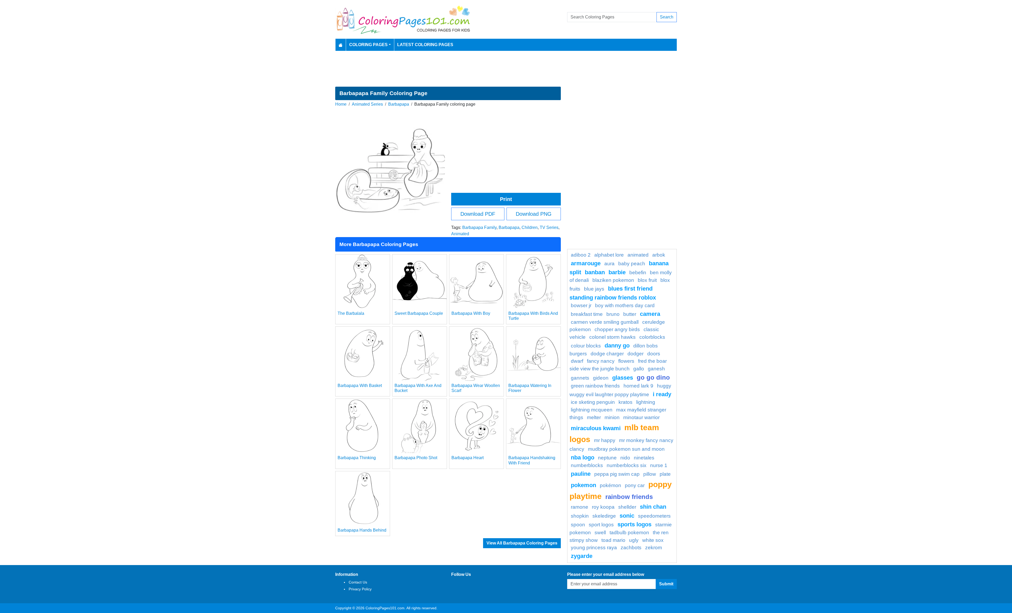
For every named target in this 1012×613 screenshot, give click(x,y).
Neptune (607, 457)
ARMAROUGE (586, 263)
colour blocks (586, 346)
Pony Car (635, 485)
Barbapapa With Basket (360, 385)
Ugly (634, 540)
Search (666, 17)
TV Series (549, 227)
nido (625, 457)
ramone (579, 507)
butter (629, 314)
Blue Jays (594, 289)
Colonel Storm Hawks (612, 337)
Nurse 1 (658, 465)
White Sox (653, 540)
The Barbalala (351, 313)
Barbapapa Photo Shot (416, 457)
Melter (594, 417)
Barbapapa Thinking (357, 457)
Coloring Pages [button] (368, 44)
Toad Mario (613, 540)
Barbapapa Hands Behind (362, 530)
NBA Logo (582, 457)
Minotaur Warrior (641, 417)
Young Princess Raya (594, 547)
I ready (662, 394)
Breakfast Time (587, 314)
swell (600, 532)
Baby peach (631, 263)
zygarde (581, 556)
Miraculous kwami (596, 428)
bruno (613, 314)
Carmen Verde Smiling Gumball (605, 322)
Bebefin (637, 272)
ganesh (656, 368)
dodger (635, 353)
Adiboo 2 (581, 255)
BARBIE (617, 272)
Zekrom (653, 547)
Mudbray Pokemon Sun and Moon (626, 449)
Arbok (658, 255)
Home (341, 104)
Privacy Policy (360, 589)
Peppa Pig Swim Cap (617, 474)
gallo (638, 368)
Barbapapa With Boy (470, 313)
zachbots (631, 547)
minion (612, 417)
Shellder (627, 507)
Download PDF (477, 214)
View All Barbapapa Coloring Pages (521, 543)
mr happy (604, 440)
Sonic (627, 515)
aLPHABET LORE (609, 255)
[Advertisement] (506, 69)
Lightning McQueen (591, 410)
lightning (645, 402)
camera (650, 314)
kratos (625, 402)
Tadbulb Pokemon (629, 532)
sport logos (601, 524)
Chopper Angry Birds (617, 329)
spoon (578, 524)
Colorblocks (652, 337)
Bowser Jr (581, 305)
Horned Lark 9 (638, 386)
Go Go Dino (653, 377)
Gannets (580, 378)
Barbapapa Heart (467, 457)
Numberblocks (587, 465)
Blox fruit (647, 280)
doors (653, 353)
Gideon (601, 378)
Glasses (622, 377)
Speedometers (654, 516)
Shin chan (653, 506)
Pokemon (583, 485)
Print (506, 199)
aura (609, 263)
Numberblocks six (626, 465)
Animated (460, 234)
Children (530, 227)
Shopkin (580, 516)
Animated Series (367, 104)
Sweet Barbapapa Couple (419, 313)
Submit (666, 584)
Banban (595, 272)
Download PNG (534, 214)
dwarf (577, 361)
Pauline (581, 473)
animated (638, 255)
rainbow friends (629, 496)
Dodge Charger (607, 353)
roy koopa (603, 507)
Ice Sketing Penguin (593, 402)
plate (665, 474)
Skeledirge (604, 516)
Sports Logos (634, 524)
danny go (617, 345)
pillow (649, 474)
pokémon (610, 485)
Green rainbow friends (595, 386)
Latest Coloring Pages (425, 44)
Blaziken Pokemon (613, 280)
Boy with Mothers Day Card (625, 305)
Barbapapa (398, 104)
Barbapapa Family (479, 227)
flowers (626, 361)
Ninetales (644, 457)
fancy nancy (601, 361)
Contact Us (358, 582)
